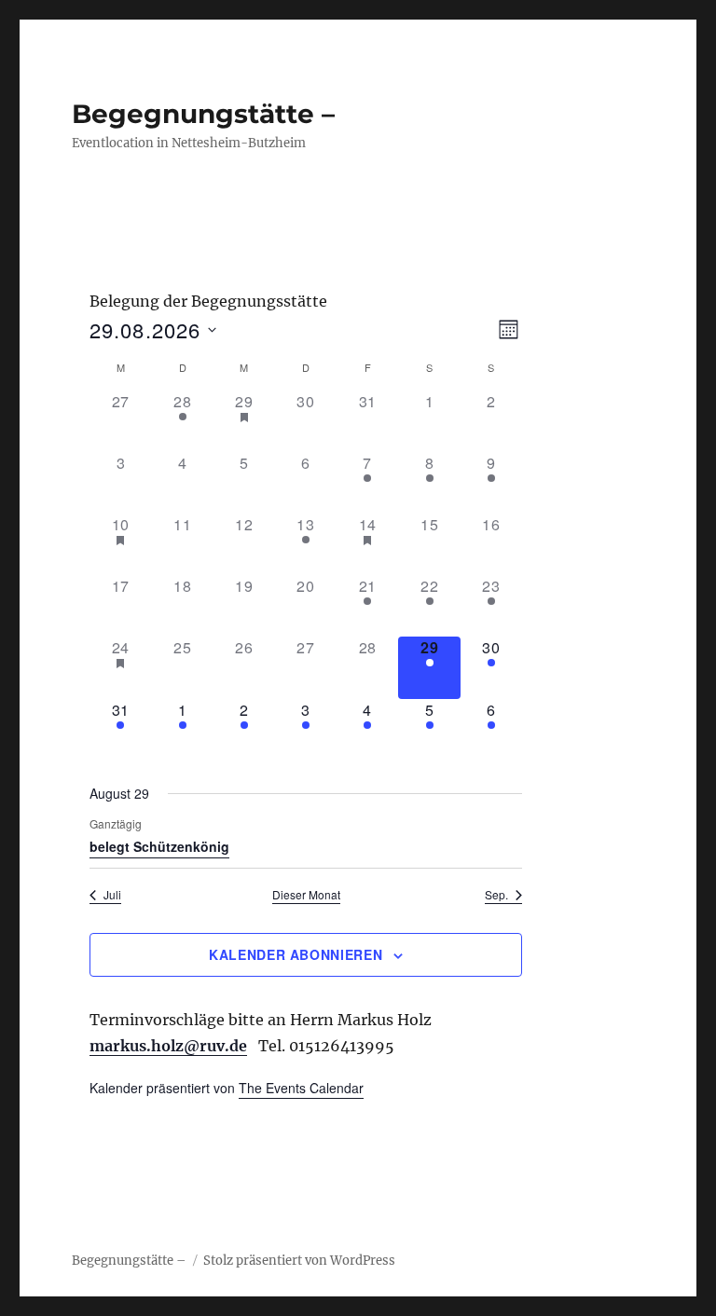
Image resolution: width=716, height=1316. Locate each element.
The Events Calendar (301, 1087)
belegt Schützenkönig (159, 846)
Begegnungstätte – (203, 114)
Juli (112, 894)
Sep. (496, 894)
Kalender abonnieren (295, 954)
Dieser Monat (306, 894)
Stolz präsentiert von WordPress (299, 1260)
